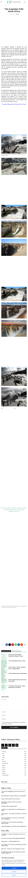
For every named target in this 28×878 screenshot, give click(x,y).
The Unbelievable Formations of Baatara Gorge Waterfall (13, 795)
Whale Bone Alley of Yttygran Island (9, 806)
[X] (9, 644)
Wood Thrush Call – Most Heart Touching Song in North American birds (13, 845)
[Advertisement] (14, 31)
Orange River (23, 61)
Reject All (14, 875)
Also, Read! (5, 104)
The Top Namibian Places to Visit (16, 661)
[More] (24, 644)
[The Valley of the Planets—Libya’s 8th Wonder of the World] (4, 687)
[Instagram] (6, 745)
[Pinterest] (12, 644)
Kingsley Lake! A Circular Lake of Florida (17, 104)
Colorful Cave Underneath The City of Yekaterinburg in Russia (13, 810)
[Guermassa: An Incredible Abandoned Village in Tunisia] (4, 660)
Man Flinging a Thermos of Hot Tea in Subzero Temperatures (11, 802)
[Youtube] (16, 745)
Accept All (14, 868)
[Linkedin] (18, 644)
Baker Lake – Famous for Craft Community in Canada (12, 848)
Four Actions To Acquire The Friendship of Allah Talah (13, 838)
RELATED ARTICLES (6, 651)
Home (2, 5)
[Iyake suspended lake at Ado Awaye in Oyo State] (4, 681)
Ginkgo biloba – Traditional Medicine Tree (10, 841)
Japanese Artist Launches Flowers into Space (10, 798)
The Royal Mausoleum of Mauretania (17, 673)
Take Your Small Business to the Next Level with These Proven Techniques (12, 818)
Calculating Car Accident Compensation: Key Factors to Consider (13, 834)
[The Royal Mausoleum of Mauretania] (4, 675)
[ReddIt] (21, 644)
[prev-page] (2, 692)
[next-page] (4, 692)
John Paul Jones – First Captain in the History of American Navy (13, 814)
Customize (14, 871)
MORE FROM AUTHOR (16, 651)
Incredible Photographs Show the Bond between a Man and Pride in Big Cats (13, 852)
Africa (6, 5)
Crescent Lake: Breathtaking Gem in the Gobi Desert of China (13, 792)
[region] (14, 867)
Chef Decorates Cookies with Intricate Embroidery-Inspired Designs (12, 822)
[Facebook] (6, 644)
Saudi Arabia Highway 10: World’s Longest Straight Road (13, 826)
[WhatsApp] (15, 644)
